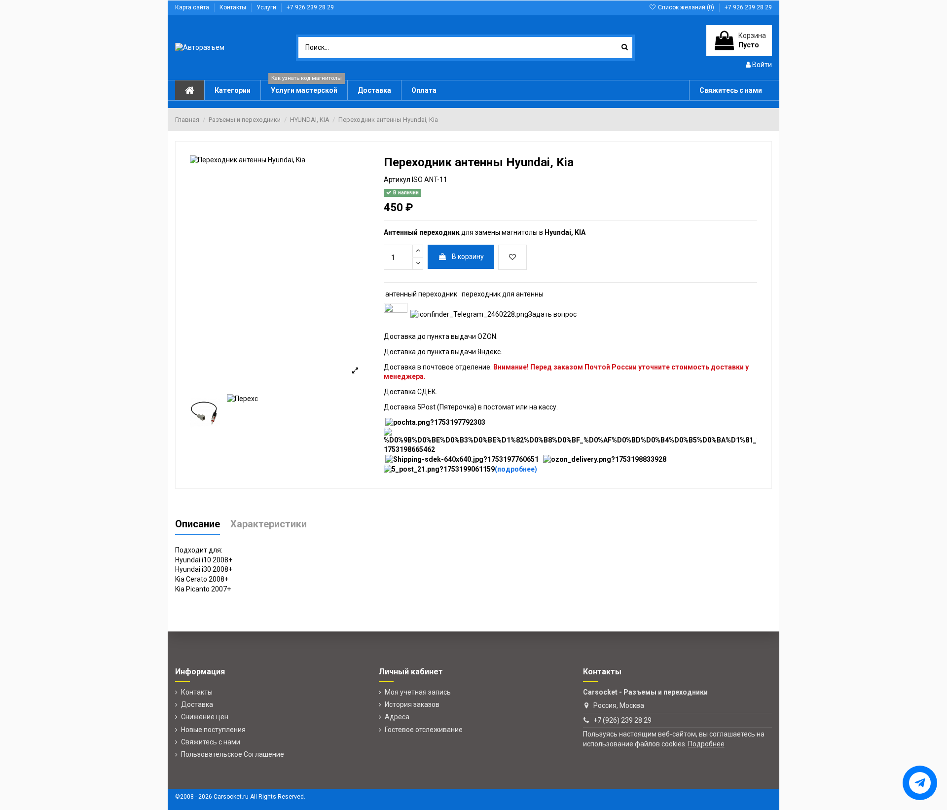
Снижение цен (204, 717)
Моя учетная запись (418, 692)
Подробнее (706, 744)
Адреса (397, 717)
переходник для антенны (503, 294)
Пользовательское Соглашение (232, 754)
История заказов (412, 704)
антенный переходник (421, 294)
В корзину (468, 256)
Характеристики (268, 524)
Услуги (267, 7)
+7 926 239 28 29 (310, 7)
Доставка (197, 704)
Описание (197, 524)
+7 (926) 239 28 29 (622, 720)
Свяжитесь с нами (210, 742)
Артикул (397, 180)
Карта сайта (193, 7)
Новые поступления (213, 730)
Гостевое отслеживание (424, 730)
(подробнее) (516, 469)
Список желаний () (686, 7)
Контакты (233, 7)
